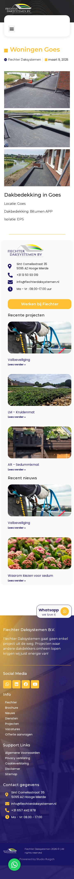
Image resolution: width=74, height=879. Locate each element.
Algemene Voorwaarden (22, 753)
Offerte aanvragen (18, 734)
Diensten (11, 718)
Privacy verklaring (17, 758)
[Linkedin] (16, 684)
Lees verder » (17, 364)
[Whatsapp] (64, 611)
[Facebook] (26, 684)
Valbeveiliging (19, 359)
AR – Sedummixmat (23, 464)
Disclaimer (12, 769)
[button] (11, 28)
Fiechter (11, 702)
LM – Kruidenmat (21, 412)
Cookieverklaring (17, 763)
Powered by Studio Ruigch (37, 859)
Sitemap (11, 774)
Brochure (11, 708)
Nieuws (10, 713)
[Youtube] (35, 684)
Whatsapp (49, 610)
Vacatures (12, 729)
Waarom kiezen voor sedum (30, 575)
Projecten (12, 724)
